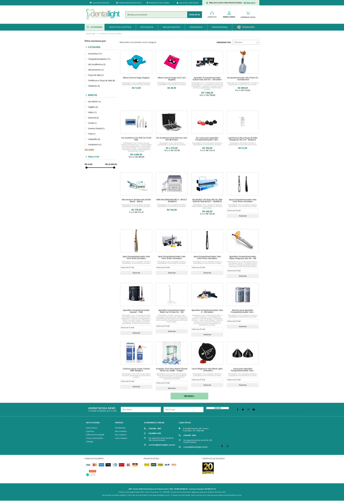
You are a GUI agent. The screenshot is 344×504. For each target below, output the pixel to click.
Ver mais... (189, 396)
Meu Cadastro (121, 434)
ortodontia (146, 27)
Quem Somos (91, 428)
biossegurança (219, 27)
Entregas (89, 441)
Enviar (217, 408)
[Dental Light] (103, 15)
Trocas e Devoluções (94, 438)
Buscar (193, 15)
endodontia (196, 27)
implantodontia (171, 27)
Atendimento (120, 428)
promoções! (248, 27)
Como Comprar (121, 438)
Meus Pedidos (121, 431)
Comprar (136, 96)
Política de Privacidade (95, 434)
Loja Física (90, 431)
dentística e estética (120, 27)
